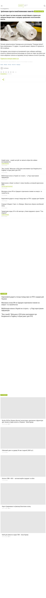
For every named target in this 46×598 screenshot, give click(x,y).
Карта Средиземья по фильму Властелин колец (16, 506)
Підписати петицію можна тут (9, 58)
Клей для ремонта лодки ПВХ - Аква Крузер (15, 535)
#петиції (9, 64)
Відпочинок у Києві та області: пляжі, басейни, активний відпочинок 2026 (22, 184)
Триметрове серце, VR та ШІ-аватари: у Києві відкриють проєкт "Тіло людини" (22, 212)
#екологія (14, 64)
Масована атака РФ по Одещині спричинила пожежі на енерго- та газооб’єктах (21, 192)
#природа (18, 64)
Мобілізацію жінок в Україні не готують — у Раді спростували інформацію (20, 176)
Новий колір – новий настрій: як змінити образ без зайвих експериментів (19, 161)
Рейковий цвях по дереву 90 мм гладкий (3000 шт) (17, 450)
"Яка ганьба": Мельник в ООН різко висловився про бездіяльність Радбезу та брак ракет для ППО (21, 169)
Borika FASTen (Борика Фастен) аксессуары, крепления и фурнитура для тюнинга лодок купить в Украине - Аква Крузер (22, 421)
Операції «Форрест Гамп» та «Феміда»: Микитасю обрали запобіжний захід (22, 205)
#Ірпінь (1, 64)
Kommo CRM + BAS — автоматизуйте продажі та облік (18, 478)
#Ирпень (5, 64)
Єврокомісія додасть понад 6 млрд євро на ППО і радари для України (22, 198)
